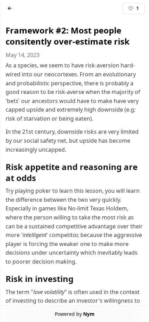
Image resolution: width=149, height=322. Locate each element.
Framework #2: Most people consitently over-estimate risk (67, 35)
